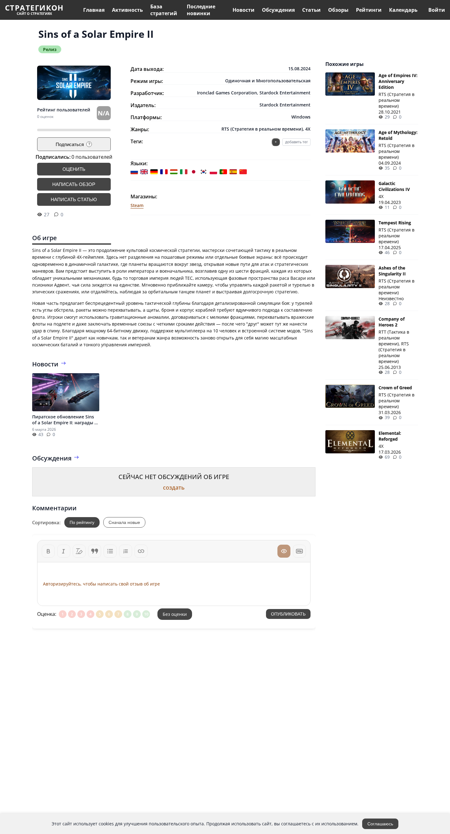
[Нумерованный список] (125, 551)
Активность (127, 9)
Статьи (311, 9)
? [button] (89, 144)
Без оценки (175, 614)
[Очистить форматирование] (79, 551)
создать (174, 487)
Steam (137, 205)
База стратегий (163, 10)
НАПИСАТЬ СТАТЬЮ (74, 199)
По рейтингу (82, 522)
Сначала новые (124, 522)
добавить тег (296, 142)
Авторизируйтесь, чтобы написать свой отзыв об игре (101, 584)
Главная (94, 9)
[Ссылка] (141, 551)
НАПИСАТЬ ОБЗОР (73, 184)
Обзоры (338, 9)
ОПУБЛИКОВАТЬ (288, 613)
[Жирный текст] (48, 551)
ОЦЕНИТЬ (73, 169)
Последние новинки (201, 10)
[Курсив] (63, 551)
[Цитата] (94, 551)
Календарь (403, 9)
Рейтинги (369, 9)
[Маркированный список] (110, 551)
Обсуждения (278, 9)
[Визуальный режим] (283, 551)
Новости (244, 9)
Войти (436, 9)
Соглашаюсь (380, 823)
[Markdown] (299, 551)
